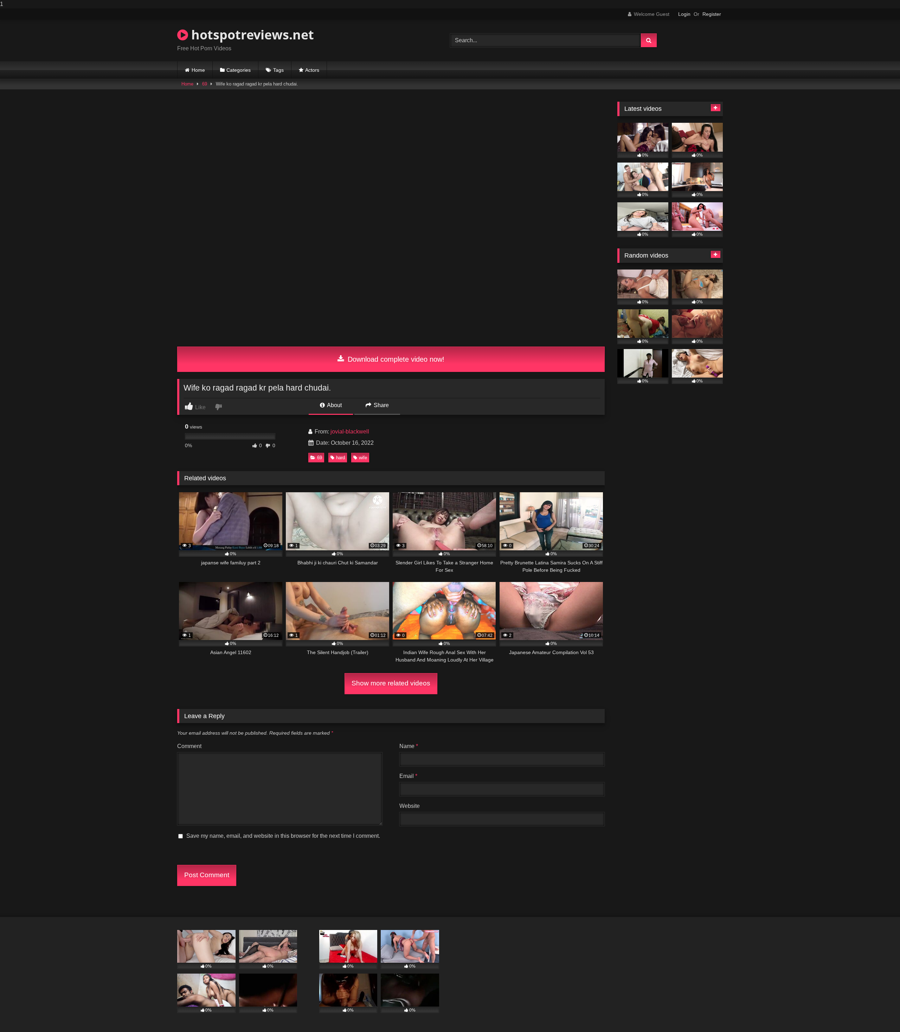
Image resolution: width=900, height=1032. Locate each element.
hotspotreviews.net (251, 34)
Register (711, 14)
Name (408, 746)
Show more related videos (391, 683)
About (334, 405)
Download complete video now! (395, 359)
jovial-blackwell (349, 432)
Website (409, 806)
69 (204, 84)
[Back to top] (878, 1012)
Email (408, 776)
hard (340, 457)
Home (198, 70)
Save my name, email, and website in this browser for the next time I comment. (283, 836)
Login (684, 14)
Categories (238, 70)
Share (380, 405)
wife (363, 457)
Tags (278, 70)
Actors (312, 70)
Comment (189, 746)
